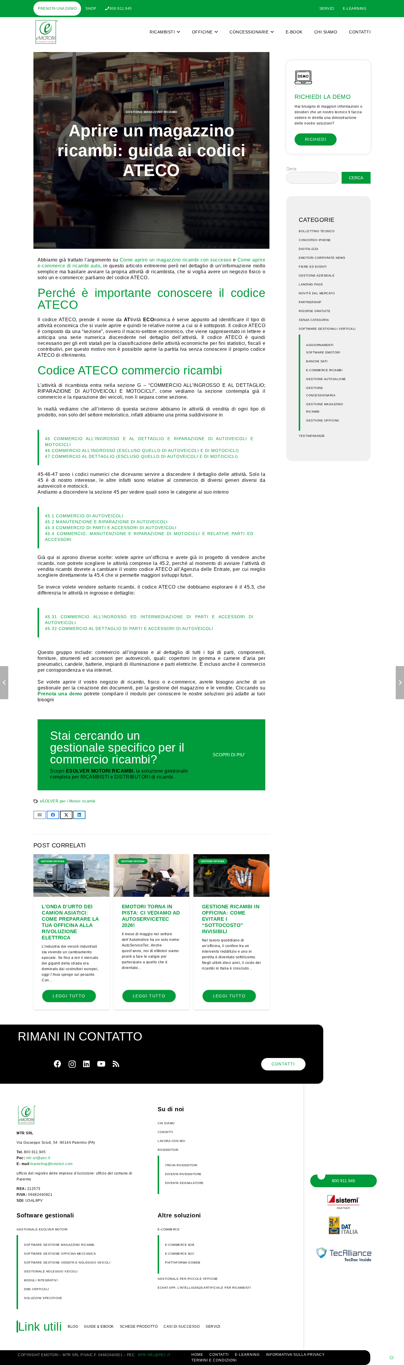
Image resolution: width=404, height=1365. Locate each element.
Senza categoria (314, 320)
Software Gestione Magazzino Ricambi (59, 1244)
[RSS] (116, 1063)
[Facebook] (57, 1063)
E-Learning (247, 1355)
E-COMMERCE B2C (179, 1253)
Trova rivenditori (181, 1165)
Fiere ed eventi (313, 266)
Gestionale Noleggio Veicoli (51, 1271)
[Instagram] (72, 1064)
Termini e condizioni (214, 1360)
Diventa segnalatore (184, 1183)
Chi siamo (166, 1123)
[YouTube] (101, 1063)
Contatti (165, 1132)
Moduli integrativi (41, 1280)
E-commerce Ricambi (324, 370)
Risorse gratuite (314, 311)
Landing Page (311, 284)
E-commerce (169, 1229)
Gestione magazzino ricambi (151, 112)
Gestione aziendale (316, 275)
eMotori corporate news (322, 257)
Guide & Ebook (99, 1326)
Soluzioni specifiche (43, 1298)
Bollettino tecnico (316, 231)
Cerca (291, 169)
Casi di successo (182, 1326)
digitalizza (309, 249)
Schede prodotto (139, 1326)
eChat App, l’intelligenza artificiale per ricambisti (204, 1287)
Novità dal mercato (317, 293)
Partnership (310, 302)
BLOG (73, 1326)
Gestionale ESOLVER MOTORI (42, 1229)
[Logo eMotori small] (36, 1115)
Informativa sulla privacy (295, 1355)
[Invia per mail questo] (39, 815)
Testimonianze (312, 435)
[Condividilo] (53, 815)
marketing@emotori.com (51, 1164)
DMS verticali (36, 1289)
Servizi (213, 1326)
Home (197, 1355)
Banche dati (317, 361)
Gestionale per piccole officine (188, 1278)
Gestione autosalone (326, 379)
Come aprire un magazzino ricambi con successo (175, 259)
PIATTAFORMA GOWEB (183, 1262)
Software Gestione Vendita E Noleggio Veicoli (67, 1262)
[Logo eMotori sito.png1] (45, 32)
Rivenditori (168, 1149)
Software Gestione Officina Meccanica (60, 1253)
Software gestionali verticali (327, 328)
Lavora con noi (171, 1141)
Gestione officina (322, 420)
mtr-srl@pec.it (38, 1158)
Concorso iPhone (315, 240)
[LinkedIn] (86, 1063)
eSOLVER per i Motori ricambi (68, 801)
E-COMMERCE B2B (179, 1244)
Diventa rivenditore (183, 1174)
